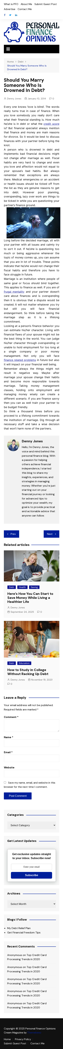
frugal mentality (14, 291)
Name (8, 737)
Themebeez (34, 1032)
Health (22, 587)
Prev (13, 534)
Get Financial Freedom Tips (23, 932)
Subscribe (31, 875)
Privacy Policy (23, 1039)
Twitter (10, 15)
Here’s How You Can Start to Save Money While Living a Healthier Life (30, 597)
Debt (11, 587)
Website (9, 767)
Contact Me (25, 9)
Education (24, 663)
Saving (34, 587)
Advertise (9, 9)
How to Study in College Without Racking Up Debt (27, 672)
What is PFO (11, 4)
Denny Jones (14, 98)
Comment (11, 717)
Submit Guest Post (45, 4)
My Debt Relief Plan (19, 928)
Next (50, 534)
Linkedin (16, 15)
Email (8, 752)
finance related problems (20, 360)
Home (7, 1039)
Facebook (4, 15)
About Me (26, 4)
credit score (51, 123)
